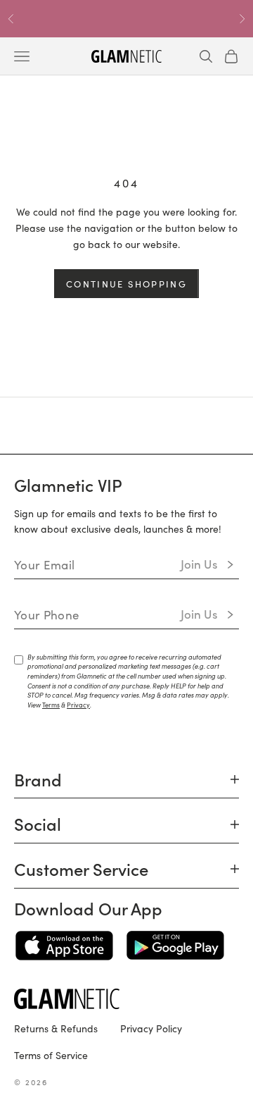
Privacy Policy (151, 1028)
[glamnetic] (126, 999)
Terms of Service (51, 1055)
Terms (51, 704)
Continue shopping (126, 283)
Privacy (78, 704)
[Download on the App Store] (64, 945)
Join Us (199, 563)
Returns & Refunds (56, 1028)
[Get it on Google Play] (175, 945)
